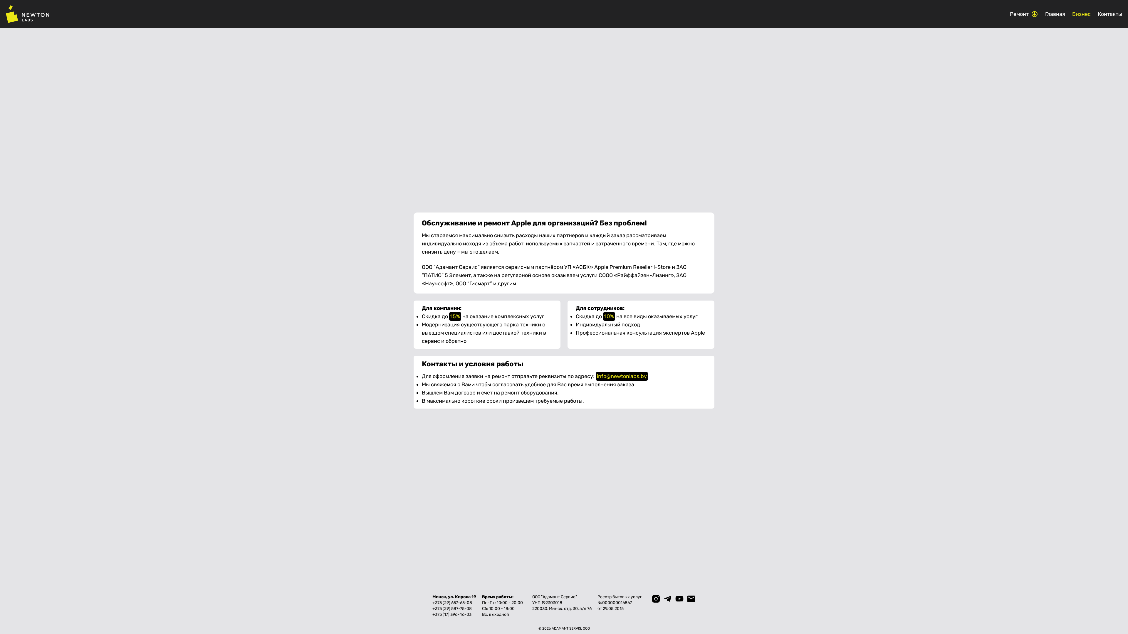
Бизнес (1081, 14)
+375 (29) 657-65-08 (452, 602)
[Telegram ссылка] (667, 598)
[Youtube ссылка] (679, 598)
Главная (1055, 14)
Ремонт (1019, 14)
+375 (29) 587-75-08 (452, 608)
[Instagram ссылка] (656, 598)
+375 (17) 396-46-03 (451, 614)
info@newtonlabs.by (622, 376)
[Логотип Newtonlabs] (27, 14)
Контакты (1110, 14)
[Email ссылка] (691, 598)
